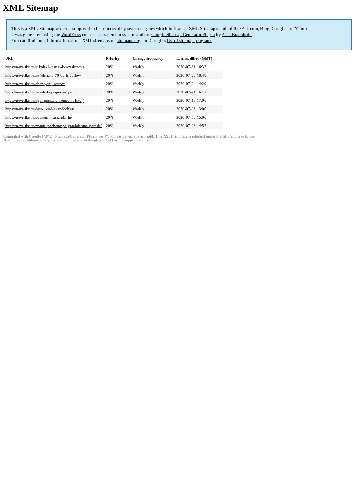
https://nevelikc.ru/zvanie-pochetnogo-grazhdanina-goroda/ (53, 126)
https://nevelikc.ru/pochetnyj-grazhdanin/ (38, 117)
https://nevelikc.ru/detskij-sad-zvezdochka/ (39, 109)
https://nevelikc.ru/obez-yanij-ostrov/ (35, 84)
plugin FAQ (103, 140)
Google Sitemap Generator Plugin (183, 34)
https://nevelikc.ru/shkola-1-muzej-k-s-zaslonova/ (45, 67)
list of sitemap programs (189, 40)
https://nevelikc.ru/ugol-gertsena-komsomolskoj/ (44, 100)
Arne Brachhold (237, 34)
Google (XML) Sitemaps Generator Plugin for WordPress (75, 136)
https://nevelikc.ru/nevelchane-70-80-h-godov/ (43, 75)
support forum (136, 140)
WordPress (71, 34)
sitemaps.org (129, 40)
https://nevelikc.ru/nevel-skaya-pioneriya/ (38, 92)
